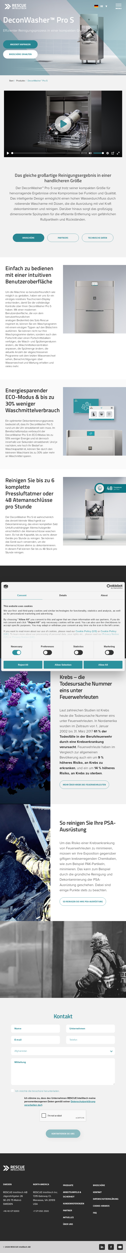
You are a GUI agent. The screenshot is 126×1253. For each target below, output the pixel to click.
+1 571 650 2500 (41, 1211)
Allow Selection (63, 664)
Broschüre (28, 237)
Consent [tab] (21, 595)
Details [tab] (63, 595)
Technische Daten (97, 237)
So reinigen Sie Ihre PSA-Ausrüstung (83, 901)
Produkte (20, 80)
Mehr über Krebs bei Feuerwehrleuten (84, 784)
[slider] (45, 153)
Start (11, 80)
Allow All (103, 664)
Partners (63, 237)
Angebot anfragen (20, 44)
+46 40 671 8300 (11, 1211)
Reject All (23, 664)
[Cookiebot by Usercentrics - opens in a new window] (109, 586)
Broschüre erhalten (20, 54)
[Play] (63, 124)
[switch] (47, 652)
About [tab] (104, 595)
